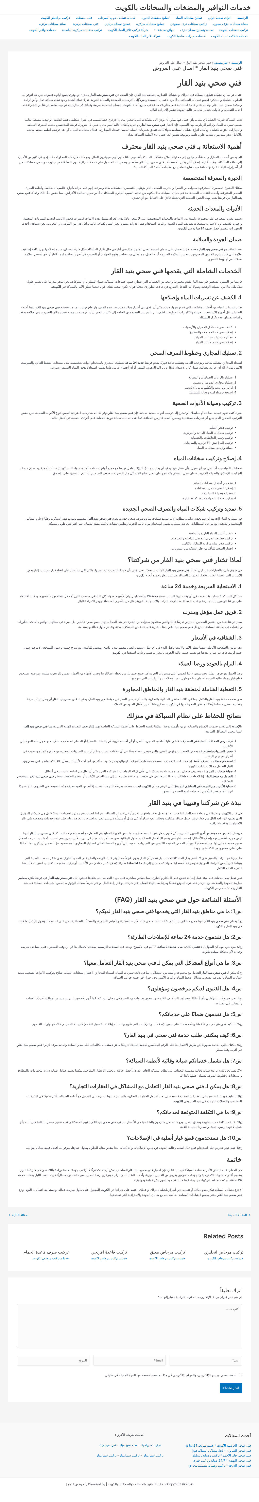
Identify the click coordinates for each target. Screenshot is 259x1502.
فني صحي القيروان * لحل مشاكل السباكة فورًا (221, 1450)
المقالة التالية (18, 1215)
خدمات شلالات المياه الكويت (229, 36)
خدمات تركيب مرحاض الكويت (225, 1258)
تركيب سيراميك (151, 1445)
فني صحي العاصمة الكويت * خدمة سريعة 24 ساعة (218, 1445)
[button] (156, 30)
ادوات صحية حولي (219, 18)
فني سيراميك (107, 1445)
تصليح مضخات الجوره (155, 18)
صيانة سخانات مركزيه (53, 24)
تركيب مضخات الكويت (233, 30)
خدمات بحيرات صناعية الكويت (186, 36)
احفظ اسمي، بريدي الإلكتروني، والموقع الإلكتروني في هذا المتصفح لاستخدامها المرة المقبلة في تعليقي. (170, 1375)
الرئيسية (242, 18)
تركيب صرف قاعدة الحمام (46, 1252)
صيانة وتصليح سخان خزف (196, 30)
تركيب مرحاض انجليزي (223, 1252)
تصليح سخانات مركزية (150, 24)
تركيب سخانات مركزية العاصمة (82, 30)
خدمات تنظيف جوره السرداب (117, 18)
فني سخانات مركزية (85, 24)
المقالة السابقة (239, 1215)
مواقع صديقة (166, 30)
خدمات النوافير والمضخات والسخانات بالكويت (183, 7)
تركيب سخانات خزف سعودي (188, 24)
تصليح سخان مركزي (117, 24)
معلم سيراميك (128, 1445)
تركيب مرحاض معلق (167, 1252)
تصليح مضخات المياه (188, 18)
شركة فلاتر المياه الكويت (145, 36)
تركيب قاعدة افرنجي (109, 1252)
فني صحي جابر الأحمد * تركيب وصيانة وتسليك (221, 1455)
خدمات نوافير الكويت (42, 30)
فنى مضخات (84, 18)
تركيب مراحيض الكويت (55, 18)
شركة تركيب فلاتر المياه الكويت (128, 30)
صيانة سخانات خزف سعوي (230, 24)
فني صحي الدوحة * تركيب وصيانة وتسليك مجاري (220, 1465)
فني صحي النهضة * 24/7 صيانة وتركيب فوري (222, 1460)
